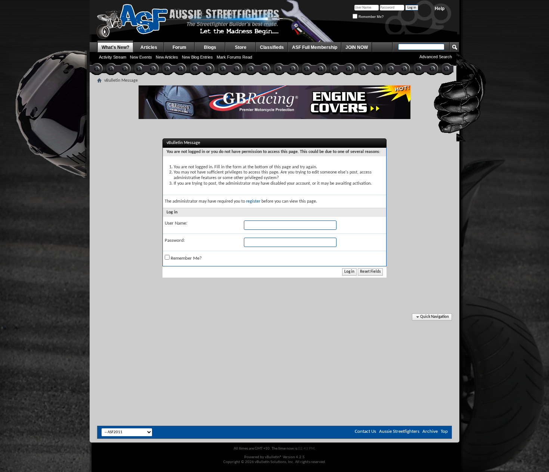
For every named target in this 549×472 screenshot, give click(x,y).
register (253, 201)
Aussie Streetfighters (399, 431)
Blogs (210, 47)
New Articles (167, 57)
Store (240, 47)
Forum (179, 47)
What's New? (115, 47)
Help (439, 8)
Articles (148, 47)
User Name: (176, 223)
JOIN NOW (356, 47)
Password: (175, 240)
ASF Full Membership (314, 47)
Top (444, 431)
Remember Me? (370, 17)
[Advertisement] (274, 336)
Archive (430, 431)
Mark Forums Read (234, 57)
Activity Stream (112, 57)
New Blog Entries (197, 57)
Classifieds (272, 47)
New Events (141, 57)
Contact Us (365, 431)
